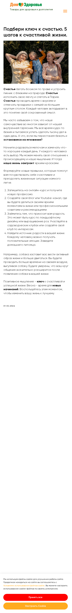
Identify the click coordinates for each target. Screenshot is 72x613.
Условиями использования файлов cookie (24, 585)
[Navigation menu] (65, 11)
